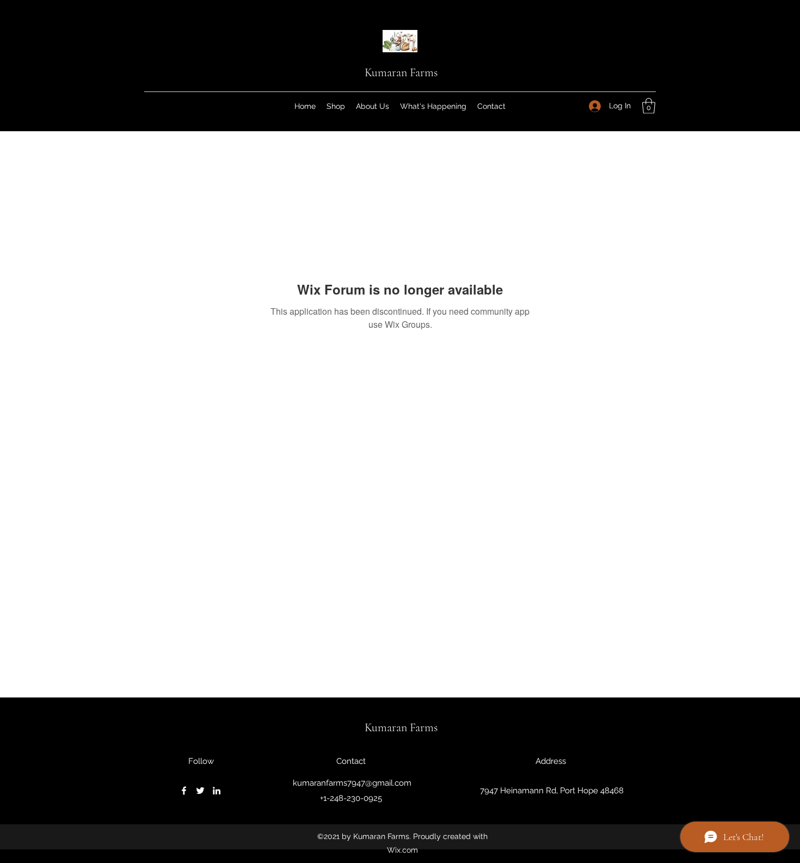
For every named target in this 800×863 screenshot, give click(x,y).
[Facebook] (184, 790)
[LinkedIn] (216, 790)
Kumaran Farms (401, 72)
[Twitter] (200, 790)
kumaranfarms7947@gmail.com (352, 783)
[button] (648, 106)
